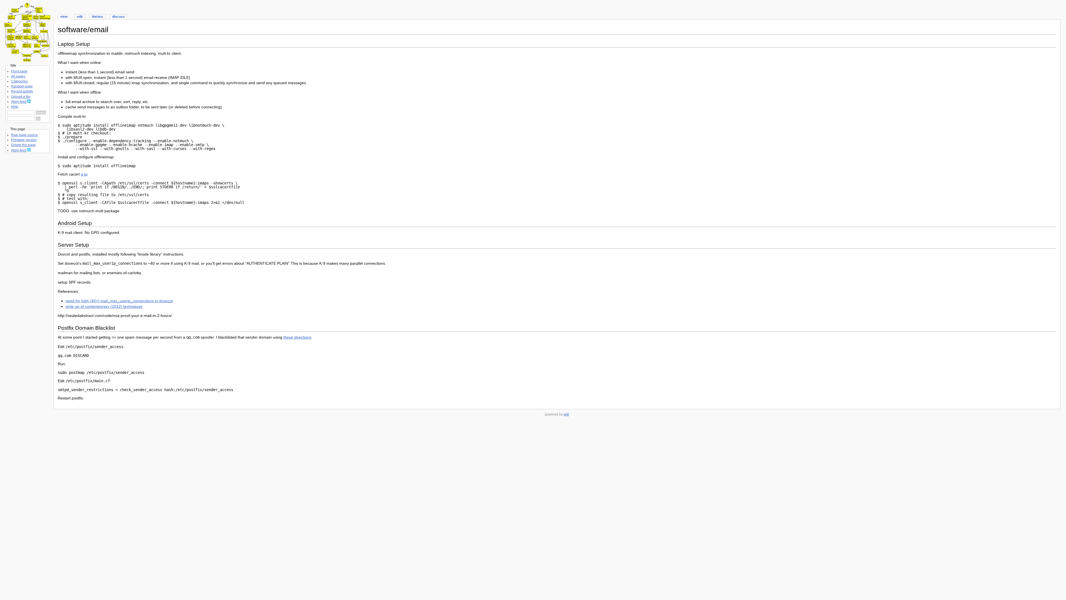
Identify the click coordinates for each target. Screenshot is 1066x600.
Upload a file (20, 97)
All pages (18, 76)
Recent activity (22, 91)
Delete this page (23, 145)
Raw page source (24, 135)
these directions (297, 337)
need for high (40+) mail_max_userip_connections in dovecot (119, 301)
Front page (19, 71)
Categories (19, 81)
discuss (118, 17)
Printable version (24, 140)
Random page (22, 86)
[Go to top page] (26, 60)
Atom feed (18, 102)
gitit (566, 414)
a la (84, 174)
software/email (83, 29)
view (63, 17)
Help (14, 107)
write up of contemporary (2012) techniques (104, 306)
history (97, 17)
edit (80, 17)
